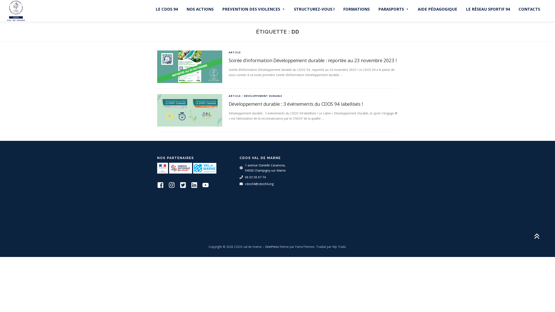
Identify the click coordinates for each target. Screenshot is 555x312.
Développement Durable (263, 96)
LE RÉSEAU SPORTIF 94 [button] (488, 9)
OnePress (272, 247)
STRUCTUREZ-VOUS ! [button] (314, 9)
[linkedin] (196, 185)
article (235, 52)
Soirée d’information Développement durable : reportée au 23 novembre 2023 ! (313, 60)
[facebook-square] (162, 185)
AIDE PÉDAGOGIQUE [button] (437, 9)
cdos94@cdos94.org (259, 184)
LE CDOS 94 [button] (167, 9)
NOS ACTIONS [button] (200, 9)
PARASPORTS (391, 9)
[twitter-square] (185, 185)
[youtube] (207, 185)
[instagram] (173, 185)
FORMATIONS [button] (356, 9)
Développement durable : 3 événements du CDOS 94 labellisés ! (296, 104)
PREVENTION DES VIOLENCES (251, 9)
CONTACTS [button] (529, 9)
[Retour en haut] (536, 236)
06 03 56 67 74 (255, 177)
